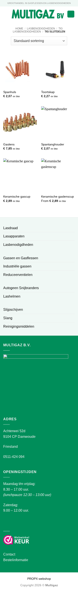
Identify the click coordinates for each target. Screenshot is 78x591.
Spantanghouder (52, 144)
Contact (9, 554)
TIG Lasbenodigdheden (37, 30)
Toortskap (48, 92)
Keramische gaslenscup (57, 196)
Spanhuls (9, 92)
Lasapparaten (13, 236)
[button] (5, 14)
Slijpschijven (13, 309)
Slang (7, 318)
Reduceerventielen (17, 275)
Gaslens (9, 144)
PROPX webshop (39, 578)
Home (19, 28)
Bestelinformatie (15, 560)
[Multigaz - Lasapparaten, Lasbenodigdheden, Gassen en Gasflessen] (38, 14)
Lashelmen (11, 296)
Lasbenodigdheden (41, 28)
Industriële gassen (17, 266)
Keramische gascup (16, 196)
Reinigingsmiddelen (18, 326)
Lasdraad (10, 228)
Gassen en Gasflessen (20, 258)
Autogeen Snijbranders (21, 288)
